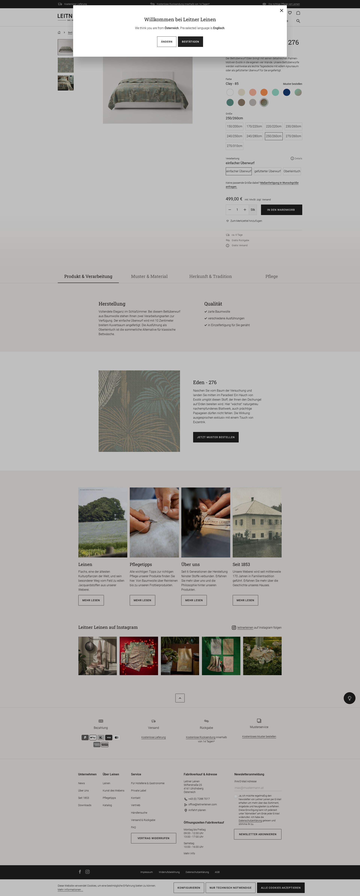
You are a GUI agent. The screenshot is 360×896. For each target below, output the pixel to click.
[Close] (281, 10)
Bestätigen (190, 41)
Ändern (166, 41)
